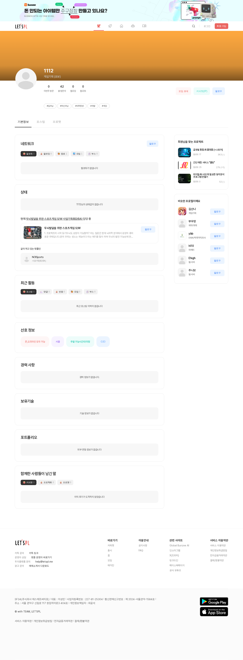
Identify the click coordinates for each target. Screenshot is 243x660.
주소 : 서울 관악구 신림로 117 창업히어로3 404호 (41, 603)
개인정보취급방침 (218, 550)
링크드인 (174, 560)
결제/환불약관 (217, 560)
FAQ (141, 550)
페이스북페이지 (177, 565)
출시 (110, 550)
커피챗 (111, 545)
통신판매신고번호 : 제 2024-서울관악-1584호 (130, 599)
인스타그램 (175, 550)
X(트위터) (174, 555)
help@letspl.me (44, 561)
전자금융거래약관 (218, 555)
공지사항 (143, 545)
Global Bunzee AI (179, 545)
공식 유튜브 (175, 570)
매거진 (111, 565)
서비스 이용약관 (218, 545)
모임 (110, 560)
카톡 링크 (33, 553)
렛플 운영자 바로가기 (41, 557)
